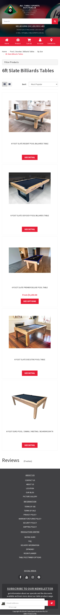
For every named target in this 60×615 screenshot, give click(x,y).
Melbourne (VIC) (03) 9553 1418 (30, 26)
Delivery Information (30, 545)
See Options (29, 301)
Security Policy (30, 523)
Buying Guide (30, 537)
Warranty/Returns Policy (30, 519)
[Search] (55, 21)
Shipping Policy (30, 527)
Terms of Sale (30, 510)
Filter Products (11, 62)
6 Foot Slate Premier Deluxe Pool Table (30, 287)
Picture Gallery (30, 496)
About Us (30, 484)
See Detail (29, 157)
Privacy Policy (30, 515)
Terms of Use (30, 506)
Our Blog (30, 492)
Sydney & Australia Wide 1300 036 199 (30, 30)
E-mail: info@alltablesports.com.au (30, 33)
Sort (24, 84)
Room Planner (30, 553)
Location (30, 488)
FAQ (30, 541)
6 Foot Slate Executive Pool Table (29, 359)
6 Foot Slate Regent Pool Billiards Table (29, 143)
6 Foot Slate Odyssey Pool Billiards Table (29, 215)
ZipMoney (30, 549)
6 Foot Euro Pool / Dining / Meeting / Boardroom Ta (29, 431)
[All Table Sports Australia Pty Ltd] (22, 9)
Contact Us (30, 480)
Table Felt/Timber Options (30, 557)
